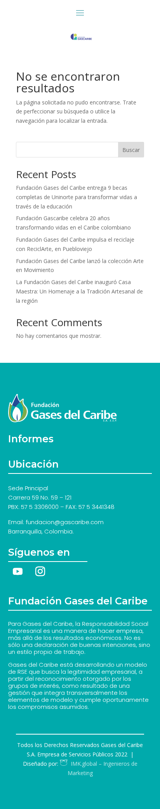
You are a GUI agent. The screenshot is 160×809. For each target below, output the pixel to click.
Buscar (131, 150)
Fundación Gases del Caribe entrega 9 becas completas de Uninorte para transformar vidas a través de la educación (76, 197)
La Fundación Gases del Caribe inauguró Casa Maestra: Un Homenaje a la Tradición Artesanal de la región (79, 291)
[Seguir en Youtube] (18, 571)
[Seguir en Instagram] (40, 571)
